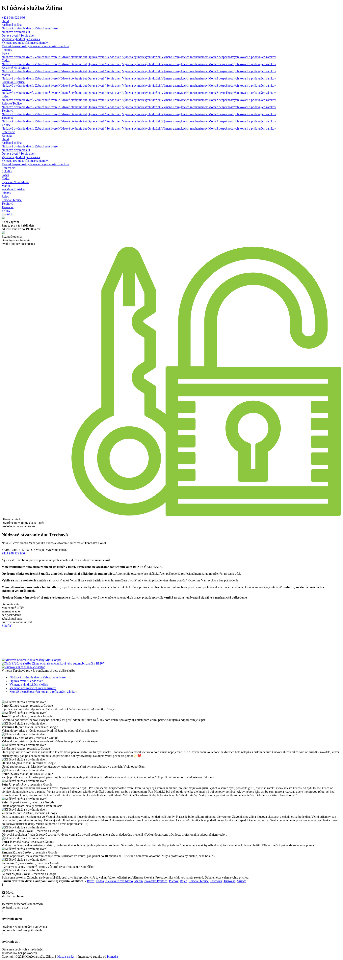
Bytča (5, 53)
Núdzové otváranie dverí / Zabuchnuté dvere (30, 28)
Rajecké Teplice (12, 103)
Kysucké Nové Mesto (15, 67)
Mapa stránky (65, 956)
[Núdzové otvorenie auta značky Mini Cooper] (31, 660)
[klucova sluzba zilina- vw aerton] (23, 667)
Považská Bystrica (13, 82)
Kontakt (7, 135)
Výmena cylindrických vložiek (21, 39)
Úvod (5, 21)
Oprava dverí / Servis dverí (18, 35)
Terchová (7, 110)
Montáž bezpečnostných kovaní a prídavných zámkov (35, 46)
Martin (6, 75)
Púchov (6, 89)
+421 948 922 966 (13, 17)
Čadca (6, 60)
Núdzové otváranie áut (16, 32)
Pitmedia (112, 956)
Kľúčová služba (12, 24)
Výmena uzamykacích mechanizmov (25, 42)
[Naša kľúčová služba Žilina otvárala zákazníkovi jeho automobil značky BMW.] (53, 663)
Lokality (7, 49)
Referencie (8, 132)
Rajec (5, 96)
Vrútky (6, 125)
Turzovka (7, 117)
